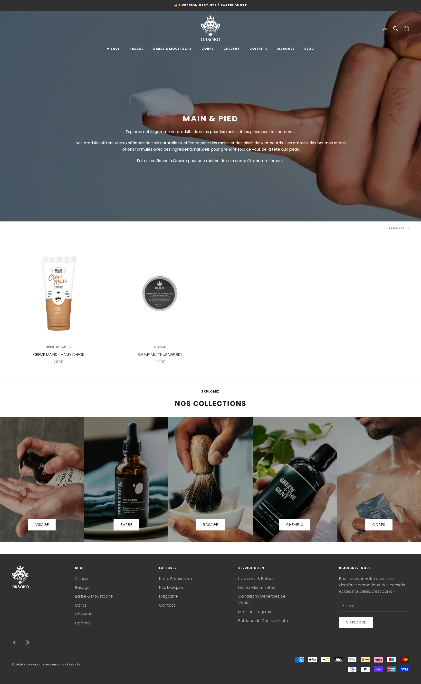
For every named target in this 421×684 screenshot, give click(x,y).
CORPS (207, 49)
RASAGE (137, 49)
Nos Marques (171, 587)
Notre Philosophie (175, 578)
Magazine (168, 596)
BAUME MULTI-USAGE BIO (160, 354)
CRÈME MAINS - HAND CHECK (58, 354)
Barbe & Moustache (94, 596)
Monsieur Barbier (58, 347)
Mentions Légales (254, 611)
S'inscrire (356, 622)
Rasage (82, 587)
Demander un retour (257, 587)
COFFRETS (258, 49)
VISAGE (113, 49)
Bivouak (160, 347)
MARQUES (286, 49)
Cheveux (83, 614)
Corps (80, 605)
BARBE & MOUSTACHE (172, 49)
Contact (167, 605)
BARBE (126, 524)
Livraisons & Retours (257, 578)
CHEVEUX (231, 49)
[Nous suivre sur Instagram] (26, 642)
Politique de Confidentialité (263, 620)
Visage (81, 578)
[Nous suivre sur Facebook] (14, 642)
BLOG (309, 49)
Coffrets (83, 623)
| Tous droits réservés (60, 664)
